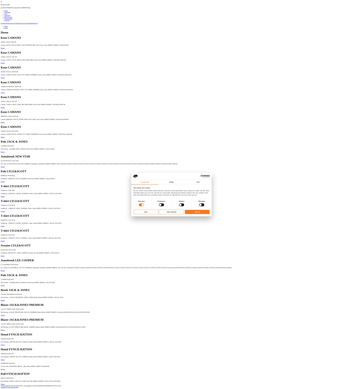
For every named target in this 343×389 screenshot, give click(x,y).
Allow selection (171, 212)
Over (5, 14)
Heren (6, 28)
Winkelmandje (8, 19)
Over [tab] (198, 182)
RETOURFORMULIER (11, 387)
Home (6, 11)
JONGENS (14, 23)
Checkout (7, 20)
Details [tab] (171, 182)
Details (3, 48)
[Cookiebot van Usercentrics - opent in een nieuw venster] (202, 176)
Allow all (197, 212)
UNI (36, 23)
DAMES (3, 23)
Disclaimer (7, 15)
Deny (145, 212)
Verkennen (7, 12)
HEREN (8, 23)
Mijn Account (8, 17)
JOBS (2, 387)
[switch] (161, 204)
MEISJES (20, 23)
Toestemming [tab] (144, 182)
